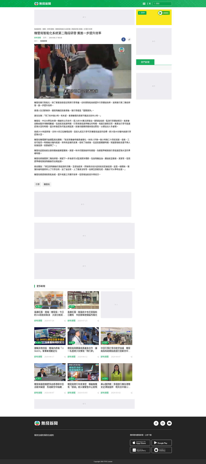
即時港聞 (50, 29)
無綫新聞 (37, 29)
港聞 (44, 29)
